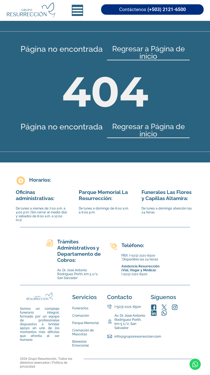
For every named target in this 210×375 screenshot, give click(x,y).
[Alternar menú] (77, 10)
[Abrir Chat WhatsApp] (195, 364)
